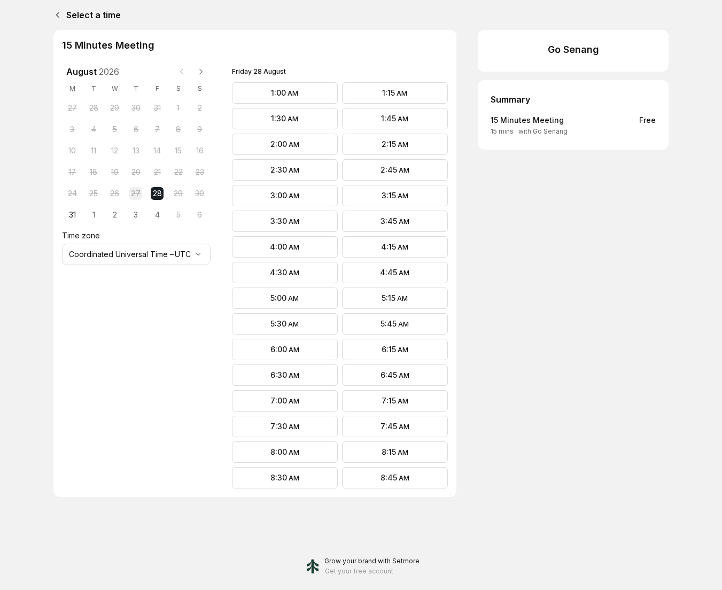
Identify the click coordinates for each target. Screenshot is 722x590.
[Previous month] (181, 71)
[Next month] (200, 71)
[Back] (55, 15)
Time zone (81, 235)
